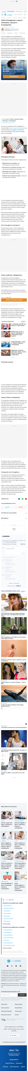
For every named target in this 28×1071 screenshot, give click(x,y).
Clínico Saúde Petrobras (9, 945)
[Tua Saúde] (8, 14)
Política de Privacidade (6, 1011)
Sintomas (3, 33)
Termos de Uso (18, 1011)
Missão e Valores (18, 1004)
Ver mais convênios (7, 948)
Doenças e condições (17, 17)
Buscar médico (10, 11)
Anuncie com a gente (6, 1014)
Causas (16, 33)
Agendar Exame (19, 11)
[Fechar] (16, 1)
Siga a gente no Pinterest (20, 966)
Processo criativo (5, 1007)
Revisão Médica (18, 1007)
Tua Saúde (3, 11)
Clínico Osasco (7, 921)
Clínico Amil (6, 940)
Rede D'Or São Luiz (10, 1063)
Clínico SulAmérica (8, 929)
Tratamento (22, 33)
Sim (8, 507)
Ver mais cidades (6, 923)
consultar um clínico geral (16, 128)
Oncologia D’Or (19, 1063)
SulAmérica (5, 1066)
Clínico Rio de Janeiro (9, 908)
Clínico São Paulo (8, 905)
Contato (17, 1014)
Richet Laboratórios (14, 1066)
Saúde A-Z (9, 17)
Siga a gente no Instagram (12, 966)
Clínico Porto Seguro (8, 937)
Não (21, 507)
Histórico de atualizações (9, 513)
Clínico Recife (7, 916)
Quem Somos (4, 1004)
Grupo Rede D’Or (21, 1042)
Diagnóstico (10, 33)
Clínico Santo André (8, 918)
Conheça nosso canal (7, 966)
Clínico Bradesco (7, 932)
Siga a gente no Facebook (16, 966)
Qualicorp (23, 1066)
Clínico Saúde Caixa (8, 942)
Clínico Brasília (7, 910)
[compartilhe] (19, 499)
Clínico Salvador (7, 913)
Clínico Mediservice (8, 935)
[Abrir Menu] (2, 15)
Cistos (24, 17)
